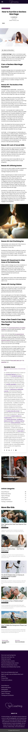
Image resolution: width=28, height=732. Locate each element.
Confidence (20, 419)
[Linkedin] (12, 23)
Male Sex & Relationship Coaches (9, 665)
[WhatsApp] (9, 23)
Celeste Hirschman (11, 419)
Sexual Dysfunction (6, 691)
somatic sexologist (11, 384)
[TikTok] (11, 449)
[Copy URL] (21, 23)
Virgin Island (20, 431)
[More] (24, 23)
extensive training (5, 340)
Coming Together (19, 421)
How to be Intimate (20, 642)
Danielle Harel (14, 17)
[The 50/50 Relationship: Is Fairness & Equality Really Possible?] (14, 567)
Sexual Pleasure (5, 685)
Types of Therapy (5, 693)
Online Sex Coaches (6, 659)
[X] (13, 449)
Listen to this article (9, 50)
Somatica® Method (11, 374)
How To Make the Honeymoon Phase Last (14, 625)
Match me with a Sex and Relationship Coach (12, 674)
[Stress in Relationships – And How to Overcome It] (14, 541)
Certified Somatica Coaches (8, 661)
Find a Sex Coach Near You (7, 657)
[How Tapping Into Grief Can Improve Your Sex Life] (14, 516)
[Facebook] (6, 23)
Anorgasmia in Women (5, 642)
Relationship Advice (6, 8)
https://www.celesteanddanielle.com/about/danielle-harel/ (15, 369)
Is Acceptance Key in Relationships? (12, 601)
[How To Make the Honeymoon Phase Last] (14, 617)
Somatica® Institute (16, 376)
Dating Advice (4, 627)
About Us (3, 676)
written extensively (15, 422)
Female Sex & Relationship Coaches (10, 663)
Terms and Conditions (6, 680)
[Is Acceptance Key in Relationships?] (14, 593)
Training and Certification (7, 695)
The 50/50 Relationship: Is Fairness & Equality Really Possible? (12, 575)
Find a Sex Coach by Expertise (8, 655)
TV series (12, 411)
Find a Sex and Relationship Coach (9, 672)
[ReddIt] (15, 23)
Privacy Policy (4, 678)
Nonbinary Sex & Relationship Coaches (10, 667)
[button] (2, 2)
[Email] (18, 23)
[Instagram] (6, 449)
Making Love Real (8, 421)
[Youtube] (15, 449)
